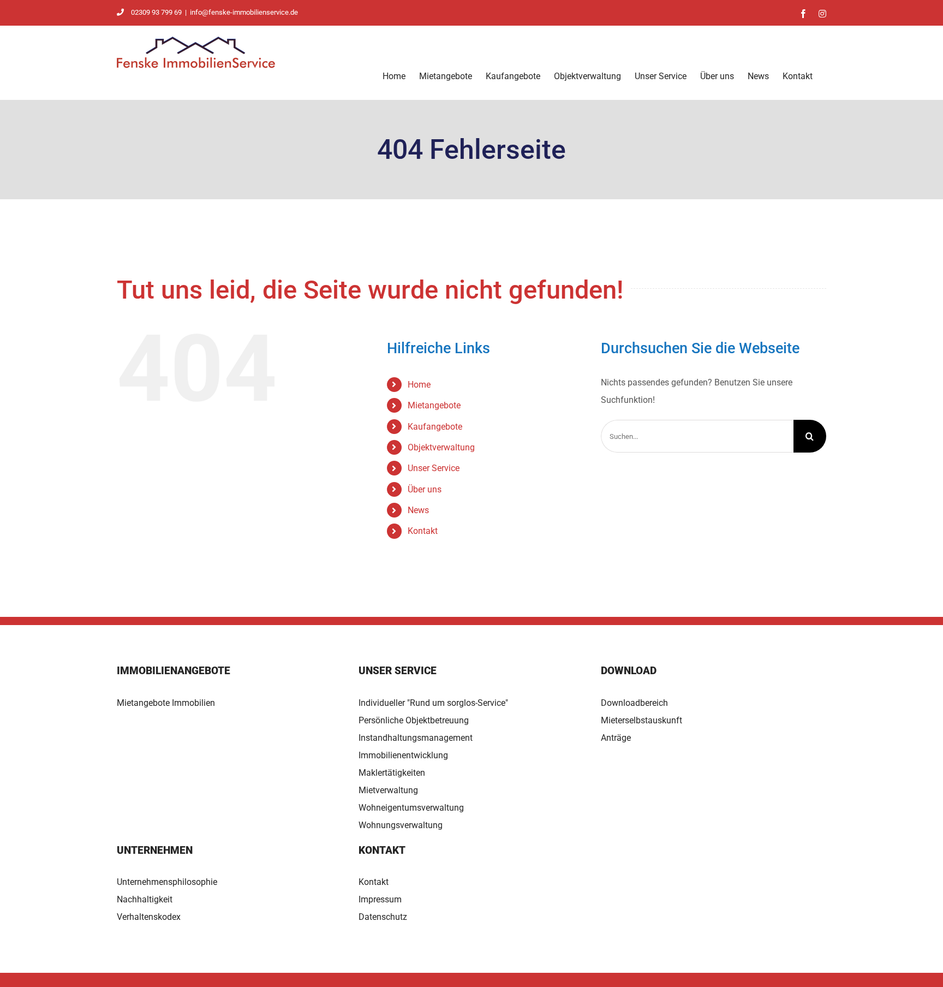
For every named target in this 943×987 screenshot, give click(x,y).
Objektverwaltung (441, 447)
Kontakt (423, 531)
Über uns (424, 489)
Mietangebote (434, 405)
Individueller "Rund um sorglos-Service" (433, 703)
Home (419, 384)
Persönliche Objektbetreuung (414, 720)
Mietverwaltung (388, 790)
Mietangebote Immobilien (166, 703)
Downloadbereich (634, 703)
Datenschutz (383, 917)
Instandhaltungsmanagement (416, 738)
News (418, 510)
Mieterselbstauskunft (641, 720)
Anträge (616, 738)
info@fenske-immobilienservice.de (244, 12)
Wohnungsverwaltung (401, 825)
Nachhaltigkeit (144, 899)
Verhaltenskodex (149, 917)
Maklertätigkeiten (392, 773)
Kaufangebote (435, 426)
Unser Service (433, 468)
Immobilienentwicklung (403, 755)
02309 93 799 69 (156, 12)
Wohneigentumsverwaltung (411, 807)
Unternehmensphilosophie (167, 882)
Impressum (380, 899)
